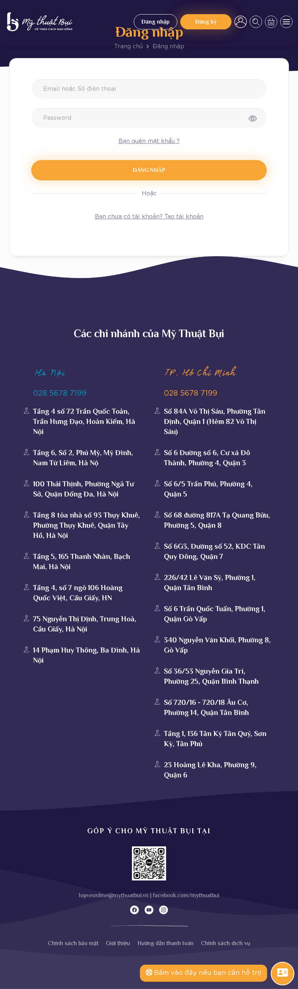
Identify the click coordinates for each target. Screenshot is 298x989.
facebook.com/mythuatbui (186, 895)
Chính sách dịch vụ (225, 943)
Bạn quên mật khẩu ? (149, 141)
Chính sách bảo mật (73, 943)
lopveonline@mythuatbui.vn (114, 895)
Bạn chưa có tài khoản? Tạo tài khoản (149, 217)
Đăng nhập (155, 22)
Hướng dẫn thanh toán (165, 943)
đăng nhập (149, 170)
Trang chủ (128, 46)
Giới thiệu (118, 943)
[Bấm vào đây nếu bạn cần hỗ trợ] (282, 973)
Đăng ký (206, 22)
